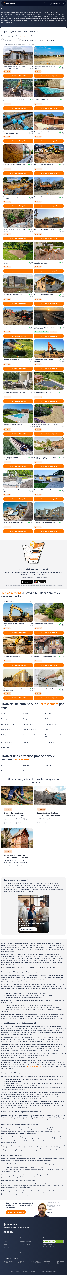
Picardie (25, 742)
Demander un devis (25, 1247)
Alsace (3, 713)
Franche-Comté (28, 724)
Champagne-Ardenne (7, 724)
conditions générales (35, 586)
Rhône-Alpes (5, 747)
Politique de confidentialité (36, 1271)
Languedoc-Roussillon (30, 729)
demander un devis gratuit (35, 1066)
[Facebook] (4, 1232)
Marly (3, 771)
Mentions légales (15, 1271)
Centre (47, 719)
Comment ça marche (25, 1241)
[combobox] (11, 40)
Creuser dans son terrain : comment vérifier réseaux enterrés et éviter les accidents (16, 815)
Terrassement (8, 809)
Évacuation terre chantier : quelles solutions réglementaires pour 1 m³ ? (50, 815)
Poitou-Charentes (50, 742)
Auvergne (48, 713)
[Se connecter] (63, 3)
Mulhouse (26, 765)
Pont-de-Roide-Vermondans (31, 771)
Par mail (45, 1248)
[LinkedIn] (11, 1232)
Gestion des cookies (51, 1271)
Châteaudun (48, 765)
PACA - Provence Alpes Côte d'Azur (54, 736)
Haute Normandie (50, 724)
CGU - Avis (25, 1271)
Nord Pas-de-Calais (29, 735)
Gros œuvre (10, 7)
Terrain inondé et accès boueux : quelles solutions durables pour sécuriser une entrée (16, 857)
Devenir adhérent (24, 1253)
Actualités (6, 1247)
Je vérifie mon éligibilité (15, 1212)
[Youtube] (8, 1232)
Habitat (5, 1241)
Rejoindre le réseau (25, 1244)
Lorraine (47, 729)
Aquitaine (26, 713)
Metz (2, 765)
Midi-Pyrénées (5, 735)
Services (5, 1244)
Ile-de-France (5, 729)
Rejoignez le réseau (27, 929)
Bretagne (26, 719)
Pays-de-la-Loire (6, 742)
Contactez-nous (24, 1250)
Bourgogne (4, 719)
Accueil (4, 7)
